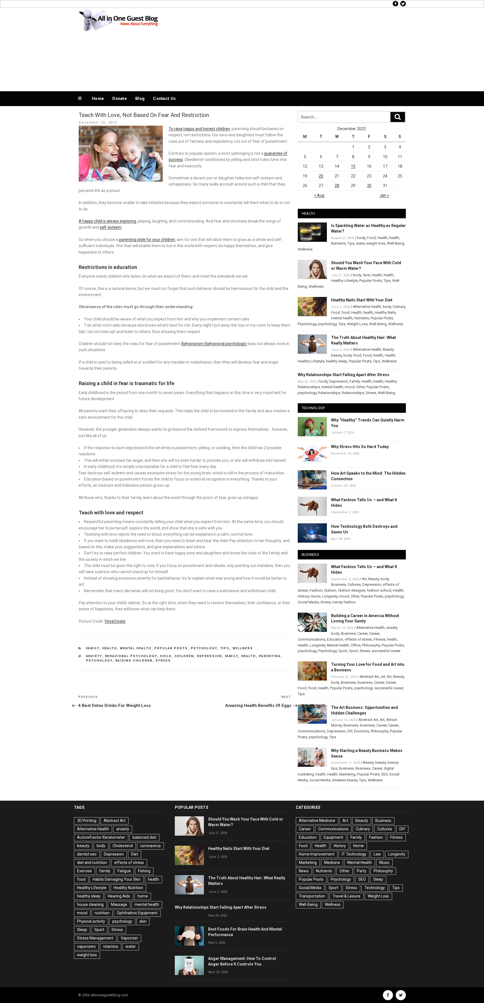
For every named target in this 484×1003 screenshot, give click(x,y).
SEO (384, 774)
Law (377, 854)
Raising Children (134, 660)
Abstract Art (369, 676)
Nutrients (338, 243)
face (366, 275)
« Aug (319, 195)
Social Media (308, 602)
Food (371, 238)
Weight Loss (357, 324)
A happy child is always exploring (107, 221)
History (303, 596)
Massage (119, 904)
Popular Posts (171, 648)
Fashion (316, 590)
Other (360, 387)
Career (362, 633)
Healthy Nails (385, 312)
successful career (386, 651)
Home (98, 98)
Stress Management (95, 938)
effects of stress (358, 639)
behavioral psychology (131, 656)
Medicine (332, 862)
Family (92, 648)
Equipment (333, 837)
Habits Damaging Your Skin (117, 879)
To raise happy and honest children (199, 128)
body (361, 238)
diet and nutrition (92, 862)
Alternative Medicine (317, 820)
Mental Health (136, 648)
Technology (374, 887)
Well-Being (395, 243)
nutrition (102, 913)
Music (384, 862)
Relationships (329, 393)
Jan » (384, 195)
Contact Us (164, 98)
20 (321, 176)
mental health (342, 318)
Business (338, 584)
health (248, 656)
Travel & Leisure (346, 896)
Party (361, 871)
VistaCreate (114, 621)
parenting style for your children (147, 239)
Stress (163, 660)
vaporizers (86, 946)
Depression (209, 656)
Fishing (144, 871)
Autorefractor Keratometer (101, 837)
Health (109, 648)
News (304, 871)
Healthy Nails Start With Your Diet (361, 300)
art (383, 676)
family (231, 656)
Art (364, 579)
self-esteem (111, 227)
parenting (270, 656)
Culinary (399, 306)
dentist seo (87, 854)
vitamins (110, 946)
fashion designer (351, 590)
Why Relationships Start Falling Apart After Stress (343, 374)
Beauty (388, 349)
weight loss (375, 243)
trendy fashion (344, 602)
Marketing (347, 774)
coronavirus (150, 845)
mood (350, 387)
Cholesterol (123, 845)
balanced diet (144, 837)
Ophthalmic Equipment (137, 913)
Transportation (312, 896)
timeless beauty (344, 780)
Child (166, 656)
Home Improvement (316, 854)
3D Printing (86, 820)
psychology (99, 660)
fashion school (379, 590)
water (360, 243)
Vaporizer (129, 938)
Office (355, 645)
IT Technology (354, 854)
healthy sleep (336, 361)
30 (369, 185)
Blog (140, 98)
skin (142, 921)
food (345, 312)
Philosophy (371, 645)
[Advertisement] (298, 48)
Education (335, 639)
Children (184, 656)
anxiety (94, 656)
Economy (361, 731)
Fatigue (124, 871)
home (143, 896)
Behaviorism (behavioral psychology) (214, 343)
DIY (349, 731)
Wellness (242, 648)
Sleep (82, 929)
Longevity (330, 596)
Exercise (84, 871)
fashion (330, 590)
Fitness (379, 639)
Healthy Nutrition (128, 887)
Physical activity (91, 921)
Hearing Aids (119, 896)
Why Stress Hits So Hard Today (360, 446)
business (364, 682)
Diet (134, 854)
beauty (336, 355)
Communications (311, 639)
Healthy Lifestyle (344, 280)
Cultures (354, 584)
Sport (342, 651)
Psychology (204, 648)
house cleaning (90, 904)
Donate (119, 98)
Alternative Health (367, 306)
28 (337, 185)
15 (353, 166)
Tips (225, 648)
